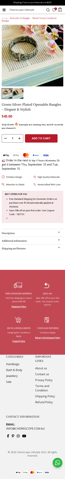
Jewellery (12, 376)
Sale (8, 382)
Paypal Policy (18, 341)
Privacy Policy (44, 380)
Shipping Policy (18, 306)
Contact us (42, 374)
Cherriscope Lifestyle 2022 (31, 452)
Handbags (12, 364)
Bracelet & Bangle (20, 18)
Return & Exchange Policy (47, 337)
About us (41, 368)
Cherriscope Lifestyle (22, 9)
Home (5, 18)
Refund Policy (44, 402)
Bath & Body (14, 370)
